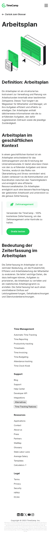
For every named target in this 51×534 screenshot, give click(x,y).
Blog (16, 380)
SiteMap (17, 443)
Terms (17, 479)
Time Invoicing (20, 352)
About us (18, 430)
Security (17, 488)
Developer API (20, 393)
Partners (18, 438)
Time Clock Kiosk (22, 366)
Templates (18, 460)
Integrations (19, 397)
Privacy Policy (25, 529)
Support (17, 384)
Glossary (18, 447)
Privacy (17, 484)
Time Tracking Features (25, 406)
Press (16, 434)
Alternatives (20, 402)
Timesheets (19, 348)
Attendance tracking (23, 361)
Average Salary (21, 456)
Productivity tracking (23, 343)
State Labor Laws (22, 452)
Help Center (19, 389)
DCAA (17, 497)
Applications (19, 421)
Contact (17, 425)
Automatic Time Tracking (25, 335)
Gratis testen (18, 231)
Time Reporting (21, 339)
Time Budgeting (21, 357)
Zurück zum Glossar (15, 14)
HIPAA (17, 492)
